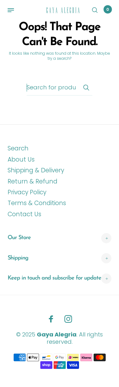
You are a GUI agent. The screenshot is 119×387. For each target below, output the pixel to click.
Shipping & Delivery (36, 170)
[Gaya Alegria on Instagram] (68, 319)
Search (18, 148)
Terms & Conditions (37, 203)
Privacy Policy (27, 192)
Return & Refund (32, 181)
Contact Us (24, 214)
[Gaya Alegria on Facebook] (51, 319)
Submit (86, 87)
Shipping (18, 258)
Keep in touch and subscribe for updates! (56, 278)
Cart (107, 9)
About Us (21, 159)
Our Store (19, 238)
